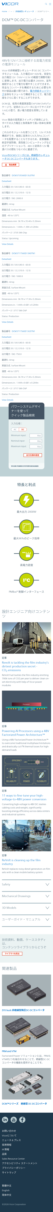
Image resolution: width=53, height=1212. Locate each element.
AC (15, 429)
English (5, 1190)
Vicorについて (9, 1135)
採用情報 (6, 1144)
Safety (6, 884)
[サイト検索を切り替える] (46, 4)
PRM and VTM (9, 1051)
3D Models (9, 907)
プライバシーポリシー (13, 1168)
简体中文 (6, 1195)
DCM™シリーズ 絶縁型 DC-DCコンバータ (24, 1103)
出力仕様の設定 (32, 455)
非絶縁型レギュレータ (24, 11)
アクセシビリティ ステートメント (19, 1163)
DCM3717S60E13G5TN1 (23, 331)
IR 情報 (5, 1149)
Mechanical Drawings (16, 896)
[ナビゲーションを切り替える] (50, 4)
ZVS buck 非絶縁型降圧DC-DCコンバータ (23, 1010)
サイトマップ (9, 1172)
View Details (7, 244)
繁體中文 (6, 1185)
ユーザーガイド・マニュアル (21, 919)
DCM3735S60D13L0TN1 (23, 175)
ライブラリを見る (12, 954)
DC (22, 429)
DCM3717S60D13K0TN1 (23, 253)
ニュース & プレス (11, 1140)
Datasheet (6, 181)
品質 (4, 1154)
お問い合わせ (9, 1131)
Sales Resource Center (13, 1158)
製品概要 (12, 165)
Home (4, 11)
